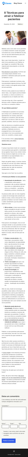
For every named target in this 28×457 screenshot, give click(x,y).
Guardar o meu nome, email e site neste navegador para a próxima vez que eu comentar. (14, 433)
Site (20, 423)
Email (12, 423)
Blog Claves (18, 3)
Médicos (20, 24)
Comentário (5, 406)
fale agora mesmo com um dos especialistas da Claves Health (14, 377)
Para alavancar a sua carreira (10, 71)
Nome (4, 423)
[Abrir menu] (25, 3)
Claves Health (6, 352)
